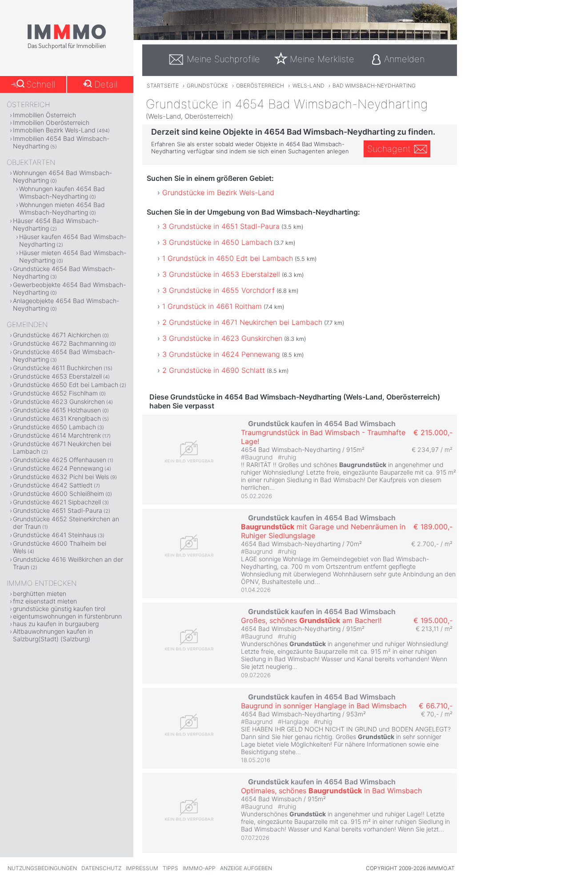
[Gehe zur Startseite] (67, 47)
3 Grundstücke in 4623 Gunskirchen (222, 338)
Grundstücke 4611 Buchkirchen (57, 368)
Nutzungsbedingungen (42, 868)
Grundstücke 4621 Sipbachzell (57, 502)
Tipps (170, 868)
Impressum (142, 868)
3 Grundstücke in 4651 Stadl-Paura (221, 226)
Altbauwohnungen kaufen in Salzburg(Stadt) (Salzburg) (53, 635)
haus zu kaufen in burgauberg (56, 623)
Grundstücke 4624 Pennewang (58, 468)
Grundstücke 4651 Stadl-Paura (57, 510)
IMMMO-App (199, 868)
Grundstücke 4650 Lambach (54, 427)
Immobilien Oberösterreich (51, 122)
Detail (105, 84)
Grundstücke (207, 85)
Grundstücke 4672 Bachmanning (60, 343)
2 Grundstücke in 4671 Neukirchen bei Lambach (242, 322)
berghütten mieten (39, 593)
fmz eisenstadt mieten (45, 601)
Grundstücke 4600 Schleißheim (58, 493)
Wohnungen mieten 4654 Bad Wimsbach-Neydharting (62, 208)
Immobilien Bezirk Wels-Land (54, 130)
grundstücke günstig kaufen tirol (59, 608)
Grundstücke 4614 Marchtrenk (57, 435)
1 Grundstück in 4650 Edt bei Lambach (227, 258)
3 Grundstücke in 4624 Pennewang (221, 354)
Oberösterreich (260, 85)
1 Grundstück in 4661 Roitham (212, 306)
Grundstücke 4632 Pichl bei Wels (61, 476)
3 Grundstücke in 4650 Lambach (217, 242)
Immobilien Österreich (44, 115)
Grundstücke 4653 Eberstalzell (57, 376)
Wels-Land (309, 85)
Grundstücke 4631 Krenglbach (57, 418)
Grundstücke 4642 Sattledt (52, 485)
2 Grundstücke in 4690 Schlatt (213, 370)
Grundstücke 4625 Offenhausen (59, 459)
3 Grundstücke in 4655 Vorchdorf (218, 290)
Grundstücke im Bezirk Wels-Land (218, 192)
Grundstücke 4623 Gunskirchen (59, 401)
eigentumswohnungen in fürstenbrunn (67, 616)
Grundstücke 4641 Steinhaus (54, 535)
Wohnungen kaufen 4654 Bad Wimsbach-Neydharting (62, 192)
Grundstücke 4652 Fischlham (55, 393)
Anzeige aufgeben (246, 868)
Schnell (40, 84)
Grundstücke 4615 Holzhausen (57, 410)
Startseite (163, 85)
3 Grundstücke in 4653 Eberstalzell (221, 274)
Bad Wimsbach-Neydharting (374, 85)
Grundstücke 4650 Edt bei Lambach (65, 384)
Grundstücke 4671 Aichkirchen (57, 335)
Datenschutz (101, 868)
